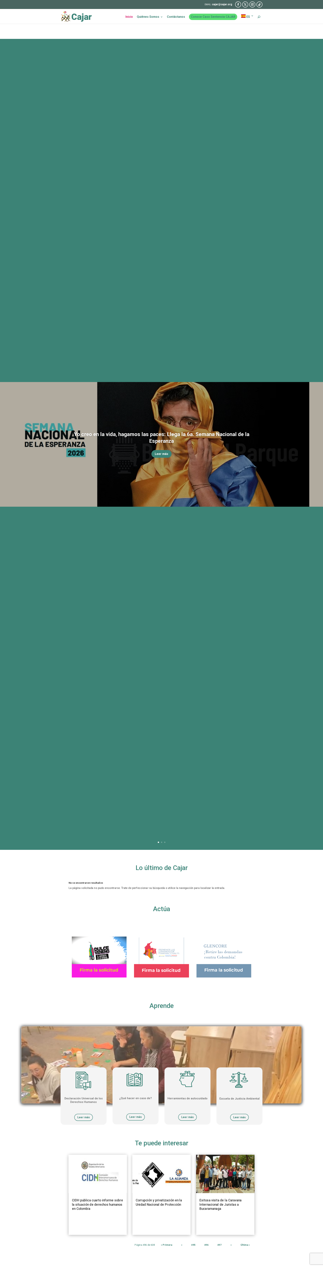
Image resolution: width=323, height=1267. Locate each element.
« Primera (166, 1244)
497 (219, 1244)
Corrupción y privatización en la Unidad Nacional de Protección (159, 1202)
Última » (245, 1244)
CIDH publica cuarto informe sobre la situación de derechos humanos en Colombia (97, 1204)
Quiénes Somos (148, 17)
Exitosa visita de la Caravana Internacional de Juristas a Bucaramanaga (220, 1204)
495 (193, 1244)
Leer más (161, 454)
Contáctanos (176, 17)
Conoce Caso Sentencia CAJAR (213, 17)
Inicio (129, 17)
